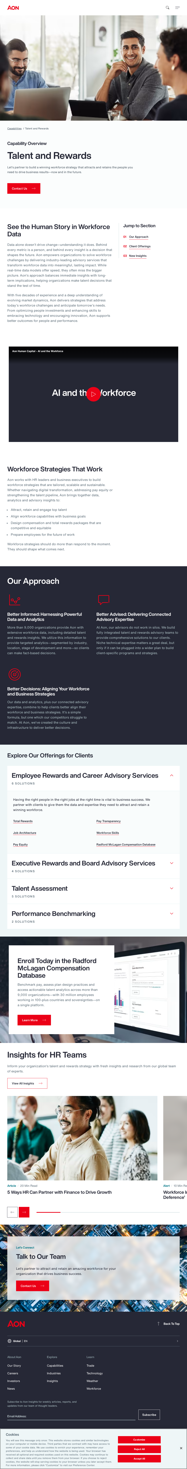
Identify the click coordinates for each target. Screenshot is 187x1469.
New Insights (137, 256)
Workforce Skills (107, 833)
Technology (95, 1373)
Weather (92, 1381)
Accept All (139, 1458)
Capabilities (14, 128)
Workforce (94, 1388)
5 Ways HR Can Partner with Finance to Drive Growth (59, 1192)
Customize (139, 1440)
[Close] (181, 1448)
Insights (52, 1381)
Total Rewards (23, 821)
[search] (167, 7)
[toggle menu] (177, 7)
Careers (12, 1373)
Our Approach (138, 237)
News (11, 1388)
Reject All (139, 1449)
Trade (90, 1365)
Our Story (14, 1365)
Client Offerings (139, 246)
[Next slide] (24, 1212)
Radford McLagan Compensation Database (125, 844)
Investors (13, 1381)
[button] (27, 1083)
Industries (54, 1373)
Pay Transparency (108, 821)
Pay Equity (20, 844)
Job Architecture (24, 833)
